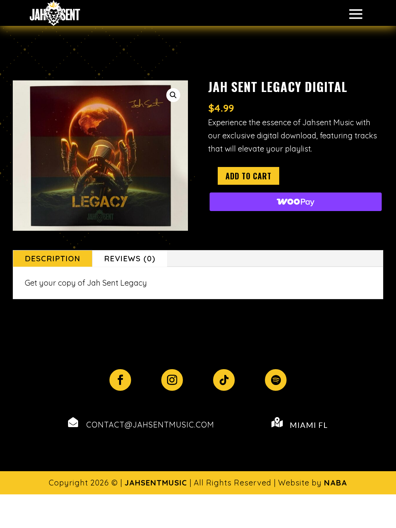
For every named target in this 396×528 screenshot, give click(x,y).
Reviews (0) (129, 258)
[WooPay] (296, 201)
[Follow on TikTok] (224, 380)
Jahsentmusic (156, 482)
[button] (173, 95)
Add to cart (248, 176)
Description (52, 258)
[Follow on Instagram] (172, 380)
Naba (335, 482)
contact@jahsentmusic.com (150, 424)
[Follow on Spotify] (276, 380)
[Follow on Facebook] (120, 380)
